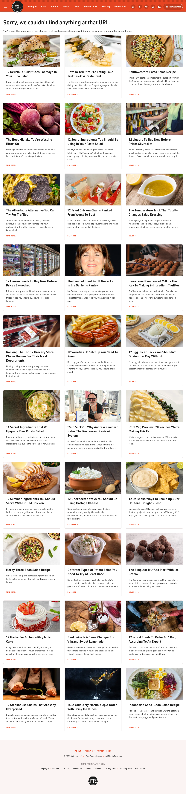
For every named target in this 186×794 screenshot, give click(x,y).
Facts (66, 6)
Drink (77, 6)
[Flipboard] (140, 6)
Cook (44, 6)
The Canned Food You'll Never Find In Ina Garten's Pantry (91, 283)
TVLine (65, 768)
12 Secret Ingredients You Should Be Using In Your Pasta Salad (92, 141)
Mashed (98, 768)
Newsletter (175, 6)
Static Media (76, 756)
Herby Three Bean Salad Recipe (28, 570)
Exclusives (120, 6)
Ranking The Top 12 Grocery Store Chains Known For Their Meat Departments (30, 356)
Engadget (45, 768)
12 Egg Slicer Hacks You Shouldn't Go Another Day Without (152, 354)
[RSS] (159, 6)
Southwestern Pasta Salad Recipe (152, 72)
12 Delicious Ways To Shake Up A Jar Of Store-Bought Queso (154, 501)
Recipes (32, 6)
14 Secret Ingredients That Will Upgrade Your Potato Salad (27, 429)
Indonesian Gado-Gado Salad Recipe (154, 705)
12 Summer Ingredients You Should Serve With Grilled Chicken (30, 501)
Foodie (89, 768)
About (78, 750)
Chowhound (77, 768)
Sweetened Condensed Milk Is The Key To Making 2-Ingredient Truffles (154, 283)
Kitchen (55, 6)
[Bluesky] (146, 6)
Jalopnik (55, 768)
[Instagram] (133, 6)
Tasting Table (110, 768)
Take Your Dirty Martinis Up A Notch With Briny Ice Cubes (92, 707)
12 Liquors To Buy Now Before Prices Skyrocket (150, 141)
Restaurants (90, 6)
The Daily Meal (125, 768)
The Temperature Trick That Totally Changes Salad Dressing (153, 212)
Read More (10, 94)
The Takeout (140, 768)
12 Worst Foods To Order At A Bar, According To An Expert (152, 639)
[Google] (153, 6)
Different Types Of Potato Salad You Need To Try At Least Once (92, 572)
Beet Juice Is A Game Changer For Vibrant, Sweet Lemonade (91, 639)
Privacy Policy (104, 750)
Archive (89, 750)
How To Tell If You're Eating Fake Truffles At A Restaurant (90, 74)
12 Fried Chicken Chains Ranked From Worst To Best (89, 212)
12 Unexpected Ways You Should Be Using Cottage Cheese (92, 501)
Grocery (105, 6)
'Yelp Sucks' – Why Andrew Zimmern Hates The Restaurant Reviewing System (92, 431)
